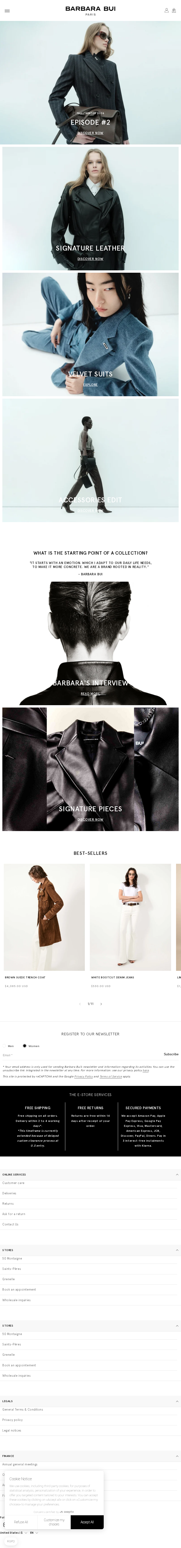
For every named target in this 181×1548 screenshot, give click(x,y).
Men (11, 1046)
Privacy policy (12, 1420)
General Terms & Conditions (22, 1409)
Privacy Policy (83, 1076)
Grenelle (8, 1279)
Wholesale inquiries (16, 1300)
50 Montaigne (12, 1258)
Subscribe (171, 1054)
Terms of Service (111, 1076)
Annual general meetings (20, 1464)
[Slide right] (101, 1004)
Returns (8, 1203)
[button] (7, 11)
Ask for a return (13, 1214)
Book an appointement (19, 1289)
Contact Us (10, 1224)
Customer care (13, 1183)
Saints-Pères (11, 1269)
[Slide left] (80, 1004)
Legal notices (11, 1430)
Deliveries (9, 1193)
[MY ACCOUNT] (166, 11)
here (145, 1070)
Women (34, 1046)
